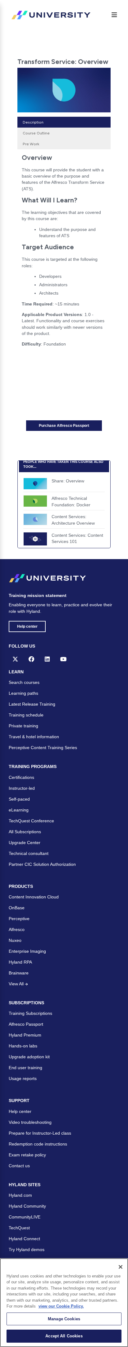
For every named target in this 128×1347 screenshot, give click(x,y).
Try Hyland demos (26, 1249)
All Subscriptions (25, 831)
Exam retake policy (27, 1154)
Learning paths (23, 693)
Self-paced (19, 799)
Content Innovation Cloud (34, 896)
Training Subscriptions (30, 1013)
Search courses (24, 682)
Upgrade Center (24, 842)
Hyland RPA (20, 962)
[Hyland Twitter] (15, 659)
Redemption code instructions (38, 1143)
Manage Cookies (64, 1319)
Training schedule (26, 714)
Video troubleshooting (30, 1122)
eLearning (19, 809)
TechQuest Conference (31, 820)
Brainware (19, 972)
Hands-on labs (23, 1045)
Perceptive (19, 918)
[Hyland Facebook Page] (31, 659)
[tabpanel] (64, 253)
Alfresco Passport (26, 1024)
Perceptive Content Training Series (43, 747)
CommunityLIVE (24, 1216)
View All (17, 983)
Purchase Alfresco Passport (64, 425)
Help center (27, 626)
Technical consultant (28, 853)
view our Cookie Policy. (61, 1306)
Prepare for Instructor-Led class (40, 1133)
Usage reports (23, 1078)
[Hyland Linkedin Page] (47, 659)
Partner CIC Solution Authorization (42, 864)
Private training (23, 725)
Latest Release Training (32, 704)
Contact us (19, 1165)
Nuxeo (15, 940)
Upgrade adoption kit (29, 1056)
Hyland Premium (25, 1035)
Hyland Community (27, 1206)
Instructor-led (22, 788)
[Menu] (114, 15)
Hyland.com (20, 1195)
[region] (64, 1302)
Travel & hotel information (34, 736)
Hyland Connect (24, 1238)
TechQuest (19, 1227)
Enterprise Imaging (27, 951)
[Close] (120, 1267)
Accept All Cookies (63, 1336)
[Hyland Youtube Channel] (64, 659)
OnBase (17, 907)
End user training (25, 1067)
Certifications (21, 777)
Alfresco (17, 929)
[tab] (64, 122)
